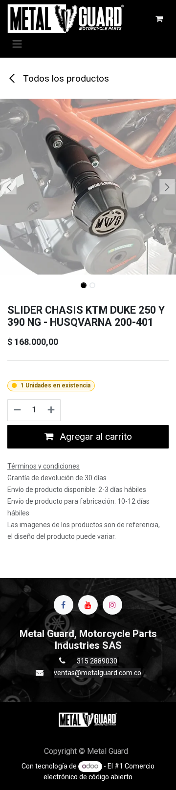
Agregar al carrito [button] (94, 436)
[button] (9, 186)
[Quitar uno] (17, 410)
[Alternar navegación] (17, 43)
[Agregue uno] (52, 410)
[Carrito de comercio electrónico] (159, 18)
